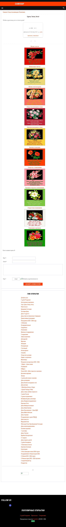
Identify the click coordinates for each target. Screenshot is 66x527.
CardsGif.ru (36, 519)
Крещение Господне (26, 309)
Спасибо (23, 353)
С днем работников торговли (28, 378)
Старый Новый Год (26, 460)
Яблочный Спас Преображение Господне (32, 424)
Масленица (24, 359)
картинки (30, 35)
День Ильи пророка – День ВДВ (29, 410)
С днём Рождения (26, 300)
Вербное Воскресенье (27, 435)
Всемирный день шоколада (28, 398)
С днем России (25, 394)
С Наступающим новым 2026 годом (30, 451)
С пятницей (24, 348)
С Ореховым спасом (26, 444)
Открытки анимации (13, 12)
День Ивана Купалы (26, 408)
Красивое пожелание (34, 147)
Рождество (24, 463)
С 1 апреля (24, 438)
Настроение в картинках (27, 302)
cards (41, 32)
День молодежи (25, 380)
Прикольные (24, 307)
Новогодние (24, 449)
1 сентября (24, 431)
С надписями (24, 334)
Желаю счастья (35, 46)
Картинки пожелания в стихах (35, 127)
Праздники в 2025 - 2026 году (28, 320)
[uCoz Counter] (25, 474)
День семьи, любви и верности (29, 392)
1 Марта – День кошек (27, 364)
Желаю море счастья (34, 66)
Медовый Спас (25, 421)
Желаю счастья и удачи (35, 87)
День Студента (25, 313)
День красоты (25, 419)
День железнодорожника (28, 426)
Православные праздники (28, 318)
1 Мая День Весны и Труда (28, 387)
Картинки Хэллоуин (26, 447)
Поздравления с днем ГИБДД (29, 417)
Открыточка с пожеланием (35, 208)
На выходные (24, 350)
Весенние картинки (26, 373)
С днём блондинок (26, 442)
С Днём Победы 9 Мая (27, 389)
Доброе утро (24, 297)
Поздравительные (26, 325)
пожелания (35, 35)
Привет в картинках (26, 357)
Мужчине (23, 341)
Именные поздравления (27, 332)
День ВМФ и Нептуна (26, 412)
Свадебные (24, 327)
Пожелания (22, 12)
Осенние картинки (25, 428)
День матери (24, 385)
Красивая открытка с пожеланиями (34, 187)
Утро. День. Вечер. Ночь (27, 304)
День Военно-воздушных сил (29, 382)
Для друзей (24, 339)
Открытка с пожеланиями (35, 167)
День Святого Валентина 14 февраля (30, 316)
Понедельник (24, 346)
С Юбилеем (24, 323)
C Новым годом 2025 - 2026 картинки (30, 458)
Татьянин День (25, 311)
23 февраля (24, 366)
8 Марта (23, 369)
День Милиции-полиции (27, 405)
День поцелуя (24, 415)
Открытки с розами (26, 355)
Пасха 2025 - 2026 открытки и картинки (31, 371)
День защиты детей (26, 440)
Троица (23, 376)
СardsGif (19, 4)
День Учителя (24, 433)
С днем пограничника (26, 396)
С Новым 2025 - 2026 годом (28, 456)
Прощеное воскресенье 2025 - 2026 (30, 362)
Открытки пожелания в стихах (35, 107)
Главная (5, 12)
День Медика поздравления (28, 401)
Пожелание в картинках (35, 228)
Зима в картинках (25, 336)
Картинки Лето (25, 403)
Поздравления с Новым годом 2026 (30, 454)
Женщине (23, 343)
